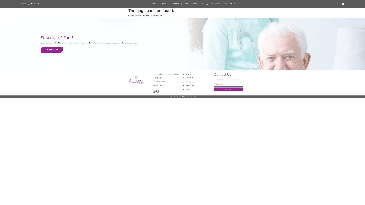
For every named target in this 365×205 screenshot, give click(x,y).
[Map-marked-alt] (157, 91)
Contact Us (216, 4)
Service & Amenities (180, 4)
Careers (195, 4)
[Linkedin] (343, 4)
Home (154, 4)
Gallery (205, 4)
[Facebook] (339, 4)
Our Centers (230, 4)
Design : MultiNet (190, 96)
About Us (164, 4)
